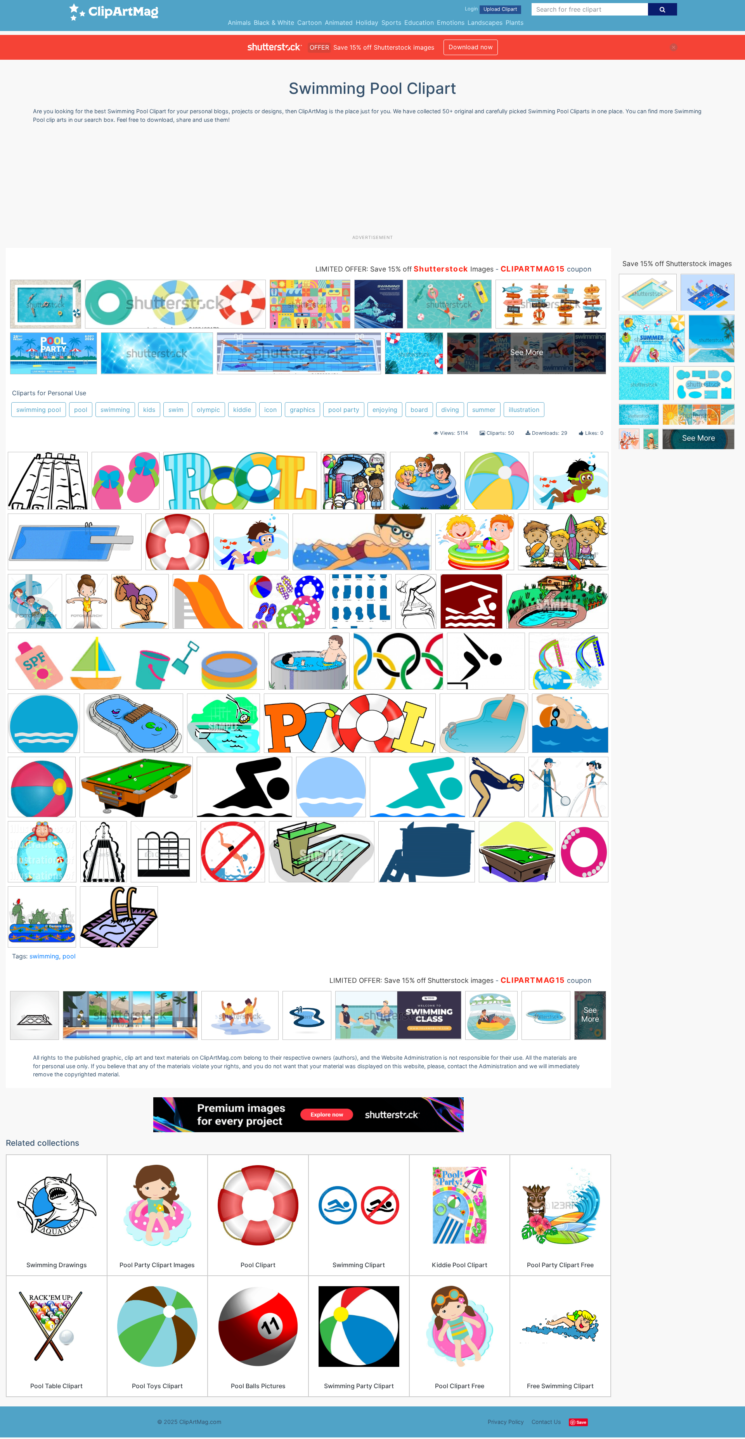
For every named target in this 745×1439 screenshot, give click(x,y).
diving (450, 409)
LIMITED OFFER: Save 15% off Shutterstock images (411, 980)
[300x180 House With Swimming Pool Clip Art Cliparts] (557, 604)
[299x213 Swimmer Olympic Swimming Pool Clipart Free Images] (417, 791)
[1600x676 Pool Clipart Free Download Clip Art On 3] (240, 484)
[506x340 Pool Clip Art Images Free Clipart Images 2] (133, 727)
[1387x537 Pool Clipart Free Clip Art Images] (349, 727)
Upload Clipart (500, 9)
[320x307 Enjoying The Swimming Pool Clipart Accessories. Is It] (125, 484)
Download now (471, 47)
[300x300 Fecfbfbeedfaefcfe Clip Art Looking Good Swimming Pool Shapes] (360, 605)
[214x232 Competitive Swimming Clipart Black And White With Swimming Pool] (140, 605)
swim (176, 409)
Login (471, 9)
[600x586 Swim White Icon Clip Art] (331, 791)
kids (149, 409)
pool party (343, 409)
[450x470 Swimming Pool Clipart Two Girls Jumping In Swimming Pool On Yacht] (163, 855)
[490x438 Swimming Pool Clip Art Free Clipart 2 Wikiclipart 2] (517, 855)
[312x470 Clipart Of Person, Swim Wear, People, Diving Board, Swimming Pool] (86, 605)
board (419, 409)
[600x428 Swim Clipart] (244, 791)
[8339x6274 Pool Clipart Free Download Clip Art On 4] (484, 727)
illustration (524, 409)
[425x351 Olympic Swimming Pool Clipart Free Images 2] (486, 665)
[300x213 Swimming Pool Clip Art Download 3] (427, 855)
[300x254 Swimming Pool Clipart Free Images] (251, 545)
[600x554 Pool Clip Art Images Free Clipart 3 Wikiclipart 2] (44, 727)
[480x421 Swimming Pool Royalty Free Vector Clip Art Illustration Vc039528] (119, 921)
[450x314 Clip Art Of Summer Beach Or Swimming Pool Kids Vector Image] (563, 545)
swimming (115, 409)
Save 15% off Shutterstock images (677, 263)
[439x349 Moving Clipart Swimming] (309, 665)
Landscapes (485, 22)
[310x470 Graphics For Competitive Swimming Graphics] (416, 605)
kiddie (242, 409)
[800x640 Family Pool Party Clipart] (286, 605)
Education (419, 22)
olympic (208, 409)
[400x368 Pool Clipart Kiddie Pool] (425, 484)
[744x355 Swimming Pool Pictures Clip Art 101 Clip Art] (74, 546)
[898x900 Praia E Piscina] (497, 484)
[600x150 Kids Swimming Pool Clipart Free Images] (136, 665)
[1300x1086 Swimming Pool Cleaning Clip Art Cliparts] (568, 790)
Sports (391, 22)
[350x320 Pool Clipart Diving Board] (223, 727)
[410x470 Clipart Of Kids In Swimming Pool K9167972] (35, 605)
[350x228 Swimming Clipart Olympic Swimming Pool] (321, 856)
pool (80, 409)
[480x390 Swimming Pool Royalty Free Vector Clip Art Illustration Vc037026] (47, 484)
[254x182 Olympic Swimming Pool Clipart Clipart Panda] (398, 665)
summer (484, 409)
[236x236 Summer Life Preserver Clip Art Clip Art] (41, 790)
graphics (302, 409)
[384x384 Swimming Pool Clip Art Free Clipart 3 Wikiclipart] (177, 545)
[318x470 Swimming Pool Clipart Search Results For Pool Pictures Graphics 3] (103, 855)
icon (270, 409)
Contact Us (546, 1421)
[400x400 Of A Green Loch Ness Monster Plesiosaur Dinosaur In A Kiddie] (42, 920)
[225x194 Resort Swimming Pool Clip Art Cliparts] (570, 726)
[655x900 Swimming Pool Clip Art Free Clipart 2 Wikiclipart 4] (584, 854)
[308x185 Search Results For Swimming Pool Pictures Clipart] (136, 791)
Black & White (274, 22)
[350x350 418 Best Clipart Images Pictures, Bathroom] (353, 484)
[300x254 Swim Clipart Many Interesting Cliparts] (571, 483)
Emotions (450, 22)
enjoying (384, 409)
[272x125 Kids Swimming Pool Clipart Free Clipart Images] (362, 546)
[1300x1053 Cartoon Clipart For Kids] (475, 545)
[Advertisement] (372, 181)
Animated (339, 22)
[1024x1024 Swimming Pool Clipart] (42, 855)
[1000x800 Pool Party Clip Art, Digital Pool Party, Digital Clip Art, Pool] (568, 664)
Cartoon (309, 22)
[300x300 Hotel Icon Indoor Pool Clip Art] (471, 605)
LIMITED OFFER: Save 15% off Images (404, 269)
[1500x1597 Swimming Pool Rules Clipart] (233, 855)
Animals (239, 22)
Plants (514, 22)
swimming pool (38, 409)
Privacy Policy (506, 1421)
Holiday (367, 22)
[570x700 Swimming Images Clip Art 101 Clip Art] (497, 790)
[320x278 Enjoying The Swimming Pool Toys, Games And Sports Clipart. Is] (208, 605)
